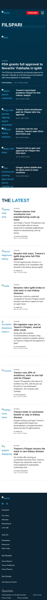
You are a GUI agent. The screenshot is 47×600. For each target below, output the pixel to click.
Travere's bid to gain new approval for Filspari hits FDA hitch (28, 150)
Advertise (5, 520)
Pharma (5, 61)
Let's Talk (5, 528)
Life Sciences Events (9, 582)
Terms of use (37, 595)
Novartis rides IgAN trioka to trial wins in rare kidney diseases (29, 290)
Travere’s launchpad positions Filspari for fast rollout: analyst (28, 92)
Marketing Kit (6, 524)
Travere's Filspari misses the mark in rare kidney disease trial (29, 451)
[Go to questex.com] (7, 591)
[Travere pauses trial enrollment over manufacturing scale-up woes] (7, 215)
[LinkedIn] (3, 503)
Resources (5, 544)
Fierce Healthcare (8, 565)
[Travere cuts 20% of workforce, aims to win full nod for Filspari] (6, 371)
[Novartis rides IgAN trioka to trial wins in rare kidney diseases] (5, 286)
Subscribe (32, 13)
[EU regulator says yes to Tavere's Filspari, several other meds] (7, 327)
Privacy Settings (22, 598)
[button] (42, 13)
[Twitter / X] (7, 503)
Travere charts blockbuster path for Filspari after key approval (29, 112)
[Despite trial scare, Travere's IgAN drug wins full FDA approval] (7, 255)
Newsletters (6, 540)
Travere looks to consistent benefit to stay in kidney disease (28, 415)
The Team (5, 516)
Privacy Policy (6, 598)
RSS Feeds (6, 548)
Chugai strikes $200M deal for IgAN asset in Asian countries (29, 170)
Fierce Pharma (7, 569)
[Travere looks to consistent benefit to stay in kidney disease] (7, 413)
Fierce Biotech (7, 561)
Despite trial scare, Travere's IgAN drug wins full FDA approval (29, 256)
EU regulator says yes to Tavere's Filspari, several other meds (27, 327)
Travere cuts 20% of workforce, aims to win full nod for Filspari (28, 375)
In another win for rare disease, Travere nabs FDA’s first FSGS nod (29, 131)
